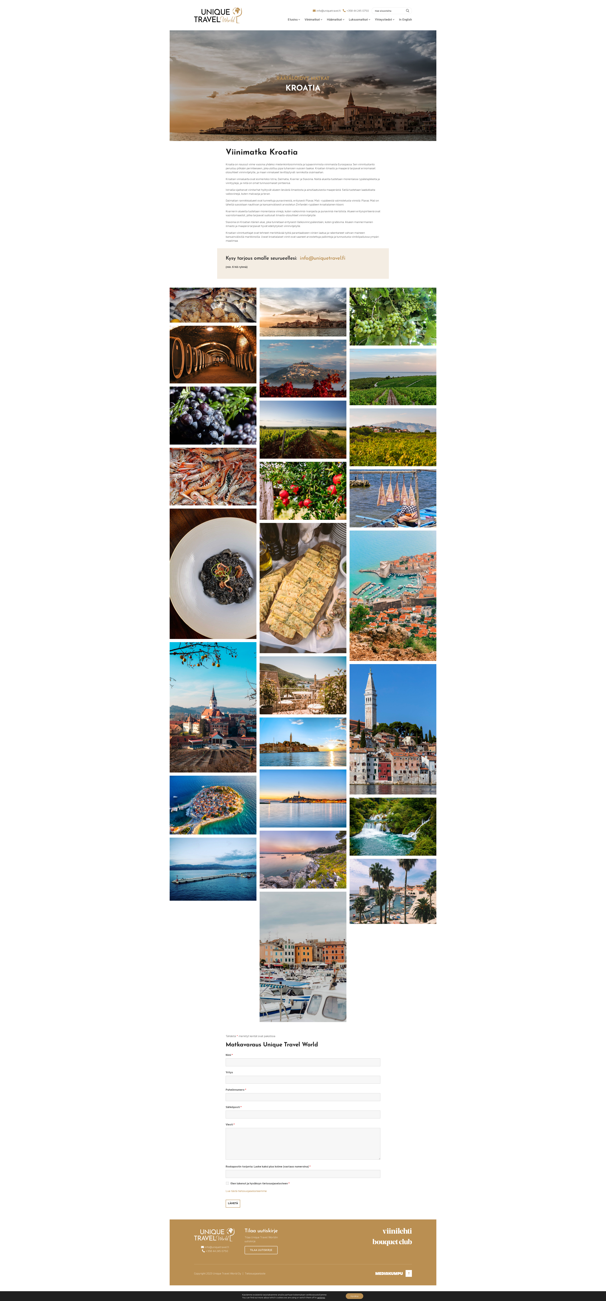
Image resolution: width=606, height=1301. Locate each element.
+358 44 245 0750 (357, 10)
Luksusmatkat (358, 19)
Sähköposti (234, 1107)
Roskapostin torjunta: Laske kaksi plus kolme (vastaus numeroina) (268, 1166)
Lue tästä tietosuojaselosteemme (246, 1191)
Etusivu (293, 19)
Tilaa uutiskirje (261, 1250)
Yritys (229, 1072)
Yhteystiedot (383, 19)
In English (405, 19)
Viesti (230, 1124)
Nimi (229, 1055)
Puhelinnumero (236, 1089)
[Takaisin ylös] (409, 1273)
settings (321, 1297)
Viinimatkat (312, 19)
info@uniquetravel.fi (328, 10)
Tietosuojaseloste (255, 1273)
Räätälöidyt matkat (303, 78)
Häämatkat (334, 19)
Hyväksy (355, 1296)
